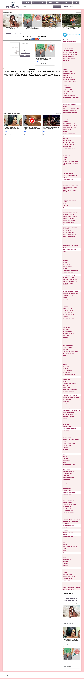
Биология (65, 297)
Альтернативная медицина (70, 293)
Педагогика (66, 335)
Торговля (65, 517)
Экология (65, 368)
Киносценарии (67, 559)
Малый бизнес (67, 508)
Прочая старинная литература (71, 289)
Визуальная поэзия (68, 256)
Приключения (67, 208)
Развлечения (66, 479)
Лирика (65, 262)
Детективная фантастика (70, 52)
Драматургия (66, 260)
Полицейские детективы (69, 127)
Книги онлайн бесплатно (71, 596)
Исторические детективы (70, 112)
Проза (64, 136)
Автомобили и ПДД (68, 532)
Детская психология (68, 314)
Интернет (65, 381)
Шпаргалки (66, 366)
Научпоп (65, 421)
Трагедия (65, 565)
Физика (65, 357)
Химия (65, 364)
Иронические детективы (69, 110)
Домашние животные (68, 471)
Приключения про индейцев (70, 216)
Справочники (66, 406)
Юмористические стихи (69, 466)
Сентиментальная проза (69, 166)
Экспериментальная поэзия (70, 270)
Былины (65, 570)
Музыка (65, 544)
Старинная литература (69, 275)
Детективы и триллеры (69, 104)
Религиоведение (67, 347)
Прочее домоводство (68, 477)
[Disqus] (32, 96)
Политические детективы (70, 125)
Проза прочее (66, 155)
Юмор (64, 454)
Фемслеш (65, 205)
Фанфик (65, 550)
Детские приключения (69, 236)
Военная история (67, 308)
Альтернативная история (69, 102)
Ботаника (65, 304)
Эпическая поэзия (68, 272)
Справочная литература (70, 395)
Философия (66, 362)
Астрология (66, 430)
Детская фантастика (68, 232)
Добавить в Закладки (67, 6)
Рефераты (65, 349)
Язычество (66, 449)
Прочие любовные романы (70, 196)
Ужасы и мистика (67, 89)
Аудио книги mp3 (71, 598)
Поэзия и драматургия (69, 249)
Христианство (67, 445)
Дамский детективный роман (71, 108)
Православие (66, 435)
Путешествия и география (70, 222)
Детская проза (67, 230)
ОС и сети (65, 385)
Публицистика (67, 426)
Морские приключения (69, 214)
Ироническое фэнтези (69, 56)
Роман (64, 159)
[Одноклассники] (36, 39)
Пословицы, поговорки (69, 576)
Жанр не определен (68, 525)
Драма (64, 557)
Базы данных (66, 379)
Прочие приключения (69, 220)
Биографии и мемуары (69, 412)
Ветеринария (66, 306)
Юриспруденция (67, 370)
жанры (35, 3)
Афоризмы (65, 138)
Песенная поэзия (67, 266)
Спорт (64, 486)
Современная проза (25, 53)
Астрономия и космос (68, 295)
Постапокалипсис (68, 77)
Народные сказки (67, 574)
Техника (65, 530)
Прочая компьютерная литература (69, 392)
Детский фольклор (68, 241)
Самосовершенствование (69, 443)
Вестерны (65, 210)
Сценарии (65, 563)
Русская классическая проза (70, 161)
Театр (64, 548)
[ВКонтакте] (32, 39)
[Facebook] (34, 39)
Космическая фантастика (70, 62)
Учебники (65, 355)
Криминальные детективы (70, 117)
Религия (65, 441)
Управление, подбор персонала (71, 519)
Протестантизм (67, 437)
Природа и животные (68, 218)
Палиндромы (66, 264)
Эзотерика (65, 447)
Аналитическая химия (69, 374)
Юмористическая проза (69, 464)
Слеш (64, 198)
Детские (65, 225)
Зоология (65, 316)
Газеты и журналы (68, 536)
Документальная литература (71, 410)
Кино (64, 542)
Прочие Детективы (68, 129)
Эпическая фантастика (69, 95)
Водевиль (65, 555)
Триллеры (65, 131)
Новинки (67, 3)
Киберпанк (66, 60)
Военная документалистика (70, 414)
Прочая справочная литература (71, 397)
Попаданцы (66, 75)
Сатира (65, 462)
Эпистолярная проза (68, 173)
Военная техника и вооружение (71, 587)
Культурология (67, 323)
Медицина (66, 329)
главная (27, 3)
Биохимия (65, 302)
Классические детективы (70, 114)
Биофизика (66, 299)
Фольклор (65, 568)
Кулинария (66, 475)
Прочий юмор (66, 460)
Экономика (66, 523)
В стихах (65, 258)
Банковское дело (67, 494)
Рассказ (65, 157)
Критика (65, 418)
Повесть (65, 153)
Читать (25, 55)
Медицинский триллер (69, 123)
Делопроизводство (68, 502)
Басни (64, 251)
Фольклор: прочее (67, 578)
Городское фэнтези (68, 48)
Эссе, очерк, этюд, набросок (70, 175)
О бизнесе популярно (68, 512)
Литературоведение (68, 325)
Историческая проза (68, 142)
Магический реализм (69, 148)
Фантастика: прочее (68, 91)
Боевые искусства (68, 585)
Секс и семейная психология (70, 351)
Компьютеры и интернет (70, 377)
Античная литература (69, 277)
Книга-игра (66, 243)
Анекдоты (65, 456)
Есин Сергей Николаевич (25, 50)
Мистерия (65, 561)
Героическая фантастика (69, 46)
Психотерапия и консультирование (68, 344)
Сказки (65, 247)
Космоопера (66, 65)
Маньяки (65, 121)
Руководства (66, 401)
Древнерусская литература (70, 281)
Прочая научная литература (70, 339)
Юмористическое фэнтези (70, 99)
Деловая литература (69, 492)
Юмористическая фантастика (71, 97)
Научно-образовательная (70, 291)
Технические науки (68, 353)
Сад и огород (66, 481)
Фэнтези (65, 93)
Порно (64, 193)
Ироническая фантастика (70, 54)
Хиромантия (66, 451)
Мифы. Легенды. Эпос (68, 287)
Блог (43, 3)
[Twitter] (39, 39)
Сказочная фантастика (69, 79)
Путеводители (67, 399)
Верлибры (65, 253)
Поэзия (65, 268)
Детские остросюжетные (69, 234)
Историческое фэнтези (69, 58)
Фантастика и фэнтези (69, 41)
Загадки (65, 572)
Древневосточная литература (71, 279)
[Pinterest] (38, 39)
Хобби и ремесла (67, 488)
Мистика (65, 69)
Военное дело (67, 580)
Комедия (65, 458)
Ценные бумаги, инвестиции (70, 521)
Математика (66, 327)
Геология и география (68, 310)
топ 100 (50, 3)
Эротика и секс (67, 490)
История (65, 320)
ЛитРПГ (65, 67)
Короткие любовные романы (70, 185)
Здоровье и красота (68, 473)
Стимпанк (66, 85)
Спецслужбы (66, 583)
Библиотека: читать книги (71, 600)
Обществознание (67, 331)
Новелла (65, 151)
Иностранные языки (68, 318)
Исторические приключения (70, 212)
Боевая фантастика (68, 43)
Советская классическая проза (71, 169)
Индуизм (65, 432)
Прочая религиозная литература (71, 439)
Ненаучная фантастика (69, 73)
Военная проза (67, 140)
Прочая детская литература (70, 245)
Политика (65, 337)
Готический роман (68, 50)
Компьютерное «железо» (69, 383)
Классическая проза (68, 144)
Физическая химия (68, 360)
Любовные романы (68, 179)
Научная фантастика (68, 71)
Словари (65, 403)
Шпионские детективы (69, 133)
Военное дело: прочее (68, 589)
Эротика (65, 203)
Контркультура (67, 146)
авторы (58, 3)
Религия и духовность (69, 428)
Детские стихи (67, 238)
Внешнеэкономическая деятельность (69, 497)
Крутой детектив (67, 119)
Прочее (65, 534)
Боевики (65, 106)
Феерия (65, 177)
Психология (66, 342)
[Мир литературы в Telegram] (71, 36)
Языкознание (66, 372)
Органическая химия (68, 333)
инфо (76, 3)
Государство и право (68, 312)
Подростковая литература (70, 546)
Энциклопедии (67, 408)
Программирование (68, 387)
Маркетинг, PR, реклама (69, 510)
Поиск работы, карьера (69, 515)
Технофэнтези (67, 87)
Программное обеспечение (70, 389)
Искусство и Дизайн (68, 416)
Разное (65, 527)
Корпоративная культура (69, 504)
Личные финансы (67, 506)
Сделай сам (66, 484)
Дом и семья (66, 469)
